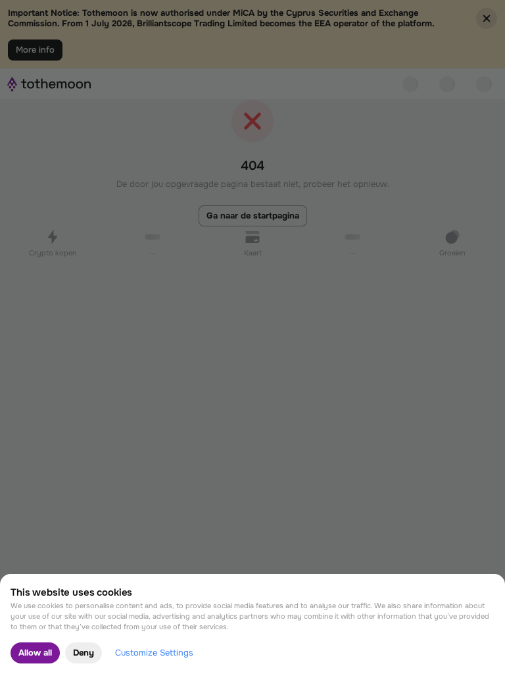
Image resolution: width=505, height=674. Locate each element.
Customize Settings (154, 652)
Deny (83, 652)
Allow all (35, 652)
